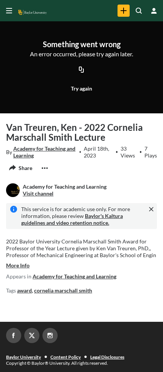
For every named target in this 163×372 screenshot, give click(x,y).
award (24, 290)
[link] (124, 11)
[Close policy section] (151, 209)
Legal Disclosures (107, 357)
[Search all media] (139, 11)
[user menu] (154, 11)
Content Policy (65, 357)
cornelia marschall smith (63, 290)
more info (18, 265)
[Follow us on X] (31, 335)
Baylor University (23, 357)
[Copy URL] (81, 70)
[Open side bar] (9, 11)
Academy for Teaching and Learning (44, 152)
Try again (81, 88)
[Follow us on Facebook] (13, 335)
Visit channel (38, 193)
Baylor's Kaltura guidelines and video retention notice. (72, 219)
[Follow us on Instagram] (50, 335)
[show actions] (45, 168)
